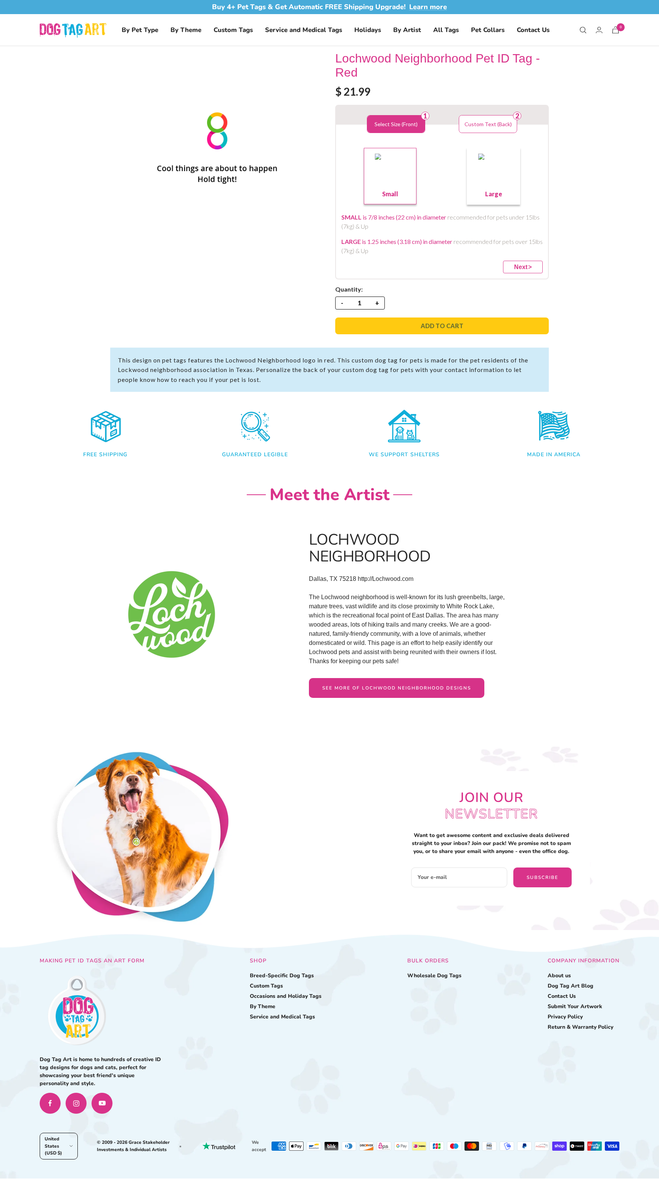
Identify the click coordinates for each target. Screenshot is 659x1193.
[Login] (599, 30)
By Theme (185, 30)
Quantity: (349, 289)
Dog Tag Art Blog (570, 985)
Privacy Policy (565, 1016)
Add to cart (442, 325)
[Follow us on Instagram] (76, 1103)
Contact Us (533, 30)
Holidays (367, 30)
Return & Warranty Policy (580, 1027)
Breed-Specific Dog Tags (282, 975)
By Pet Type (140, 30)
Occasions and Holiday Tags (285, 996)
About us (559, 975)
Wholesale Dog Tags (434, 975)
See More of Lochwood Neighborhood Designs (396, 688)
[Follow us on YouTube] (102, 1103)
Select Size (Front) (396, 124)
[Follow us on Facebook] (50, 1103)
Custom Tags (233, 30)
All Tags (446, 30)
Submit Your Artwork (575, 1006)
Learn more (428, 6)
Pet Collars (488, 30)
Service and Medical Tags (303, 30)
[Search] (583, 30)
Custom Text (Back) (488, 124)
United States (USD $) (53, 1146)
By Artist (407, 30)
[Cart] (615, 30)
